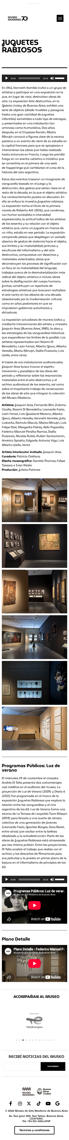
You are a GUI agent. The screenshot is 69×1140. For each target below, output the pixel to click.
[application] (34, 78)
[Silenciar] (52, 78)
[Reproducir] (6, 78)
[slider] (60, 78)
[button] (60, 18)
